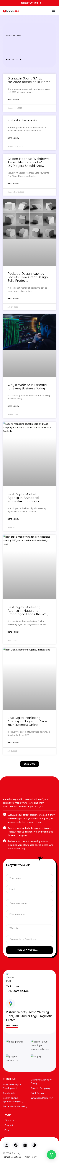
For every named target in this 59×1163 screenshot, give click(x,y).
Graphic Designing (40, 1088)
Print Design (37, 1093)
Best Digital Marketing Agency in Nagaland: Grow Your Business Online (28, 721)
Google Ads (9, 1093)
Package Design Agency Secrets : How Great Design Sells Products (28, 277)
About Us (9, 1120)
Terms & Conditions (12, 1157)
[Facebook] (15, 1145)
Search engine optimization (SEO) (13, 1099)
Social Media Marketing (15, 1106)
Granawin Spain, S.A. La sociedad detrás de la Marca (29, 80)
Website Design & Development (12, 1086)
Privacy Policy (30, 1157)
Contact (9, 1125)
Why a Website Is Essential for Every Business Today (28, 386)
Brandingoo (16, 1153)
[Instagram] (6, 1145)
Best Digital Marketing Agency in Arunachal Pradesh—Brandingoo (24, 497)
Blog (7, 1130)
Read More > (13, 99)
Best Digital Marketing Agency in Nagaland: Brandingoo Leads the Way (28, 610)
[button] (53, 10)
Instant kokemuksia (22, 120)
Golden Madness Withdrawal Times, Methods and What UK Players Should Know (29, 162)
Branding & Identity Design (41, 1081)
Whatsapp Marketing (42, 1098)
